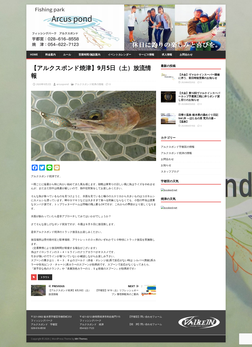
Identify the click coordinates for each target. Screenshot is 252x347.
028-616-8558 (38, 328)
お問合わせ (186, 54)
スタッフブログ (170, 171)
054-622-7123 (87, 328)
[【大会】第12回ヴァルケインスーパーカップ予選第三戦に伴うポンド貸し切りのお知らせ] (168, 100)
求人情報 (167, 54)
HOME (34, 54)
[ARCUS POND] (126, 48)
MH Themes (81, 338)
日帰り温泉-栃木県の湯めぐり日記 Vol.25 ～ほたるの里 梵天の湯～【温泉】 (198, 118)
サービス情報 (146, 54)
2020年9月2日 (43, 84)
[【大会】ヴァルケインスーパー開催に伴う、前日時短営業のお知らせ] (168, 78)
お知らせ (166, 165)
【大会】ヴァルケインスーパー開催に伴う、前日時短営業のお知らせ (199, 76)
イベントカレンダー (119, 54)
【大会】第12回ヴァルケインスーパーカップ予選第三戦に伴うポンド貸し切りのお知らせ (199, 96)
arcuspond (62, 84)
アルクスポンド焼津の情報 (89, 84)
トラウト (45, 277)
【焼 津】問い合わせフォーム (145, 324)
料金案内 (50, 54)
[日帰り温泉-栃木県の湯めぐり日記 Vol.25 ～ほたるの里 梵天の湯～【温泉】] (168, 122)
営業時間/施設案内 (89, 54)
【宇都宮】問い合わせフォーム (145, 316)
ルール (67, 54)
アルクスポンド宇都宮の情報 (177, 146)
